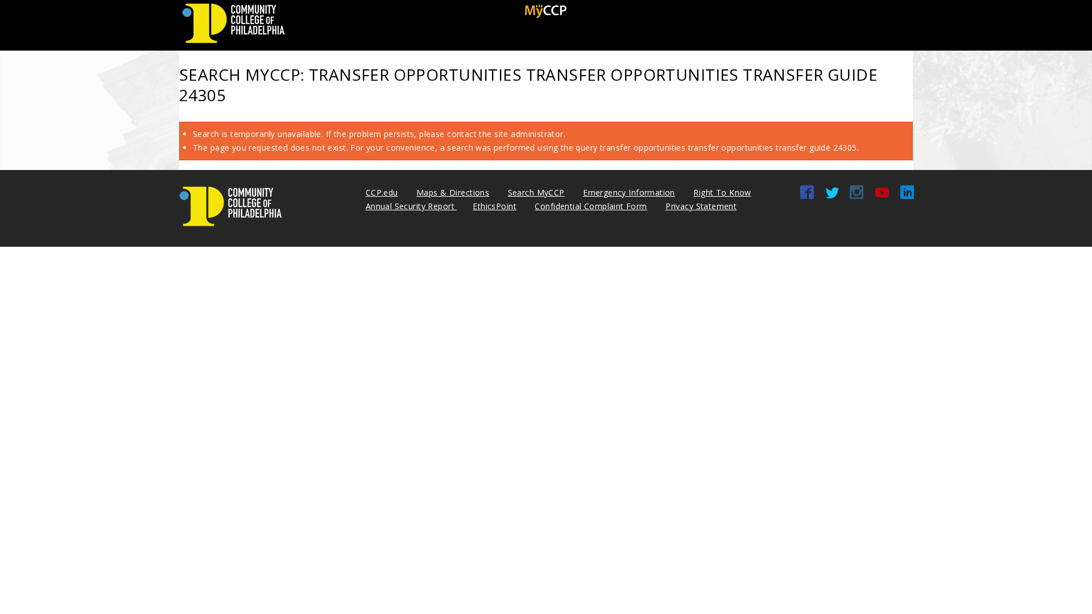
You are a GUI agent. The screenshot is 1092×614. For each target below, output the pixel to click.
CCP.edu (382, 192)
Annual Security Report (411, 206)
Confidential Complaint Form (591, 206)
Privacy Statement (701, 206)
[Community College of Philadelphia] (233, 43)
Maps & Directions (452, 192)
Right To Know (722, 192)
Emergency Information (629, 192)
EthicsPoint (494, 206)
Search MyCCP (536, 192)
